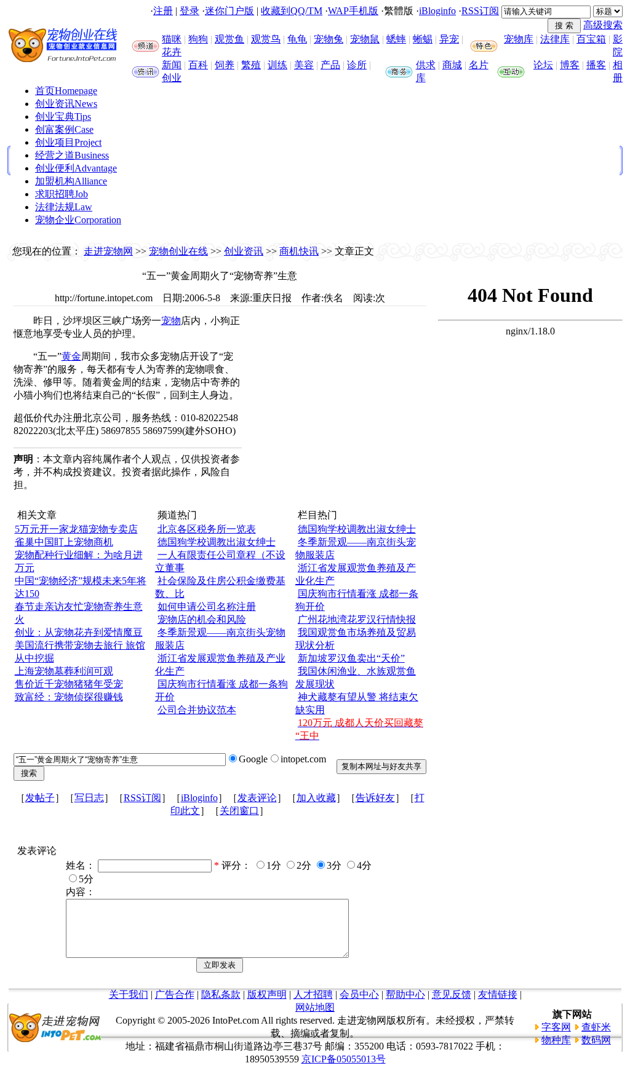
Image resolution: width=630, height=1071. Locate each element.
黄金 (71, 356)
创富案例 (64, 129)
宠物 (171, 320)
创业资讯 (66, 103)
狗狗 (198, 39)
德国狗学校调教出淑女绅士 (217, 542)
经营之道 (72, 155)
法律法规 (63, 207)
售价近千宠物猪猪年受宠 (69, 684)
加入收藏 (316, 797)
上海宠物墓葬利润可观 (64, 671)
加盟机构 (71, 181)
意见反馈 (451, 994)
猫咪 (171, 39)
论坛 (543, 65)
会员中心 (359, 994)
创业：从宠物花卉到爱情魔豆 (79, 632)
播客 (596, 65)
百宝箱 (591, 39)
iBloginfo (437, 11)
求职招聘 (61, 194)
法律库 (555, 39)
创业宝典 (63, 116)
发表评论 (257, 797)
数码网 (596, 1040)
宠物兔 (328, 39)
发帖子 (40, 797)
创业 (171, 78)
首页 (66, 90)
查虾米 (596, 1027)
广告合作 (174, 994)
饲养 (224, 65)
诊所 (357, 65)
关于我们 (128, 994)
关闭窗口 (239, 810)
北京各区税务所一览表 (207, 529)
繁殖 (251, 65)
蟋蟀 (396, 39)
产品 (330, 65)
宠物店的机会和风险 (202, 619)
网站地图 (315, 1007)
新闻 (171, 65)
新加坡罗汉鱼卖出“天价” (351, 658)
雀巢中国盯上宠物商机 (64, 542)
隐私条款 (221, 994)
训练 (277, 65)
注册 (163, 11)
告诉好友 (375, 797)
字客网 (556, 1027)
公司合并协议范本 (197, 710)
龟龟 (297, 39)
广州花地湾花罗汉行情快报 (357, 619)
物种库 (556, 1040)
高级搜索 (603, 25)
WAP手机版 (353, 11)
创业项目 (68, 142)
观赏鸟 (266, 39)
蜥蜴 (423, 39)
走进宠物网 (108, 251)
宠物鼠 (365, 39)
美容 (304, 65)
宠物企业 (78, 220)
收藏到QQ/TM (291, 11)
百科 (198, 65)
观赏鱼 (229, 39)
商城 (452, 65)
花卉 (171, 52)
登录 (189, 11)
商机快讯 (299, 251)
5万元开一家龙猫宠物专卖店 (76, 529)
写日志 (89, 797)
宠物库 (518, 39)
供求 (426, 65)
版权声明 (267, 994)
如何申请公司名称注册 (207, 606)
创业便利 (76, 168)
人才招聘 (313, 994)
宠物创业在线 (178, 251)
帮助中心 (405, 994)
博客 (570, 65)
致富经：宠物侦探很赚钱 (69, 697)
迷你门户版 (229, 11)
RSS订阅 (480, 11)
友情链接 (497, 994)
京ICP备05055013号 (343, 1059)
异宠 (449, 39)
